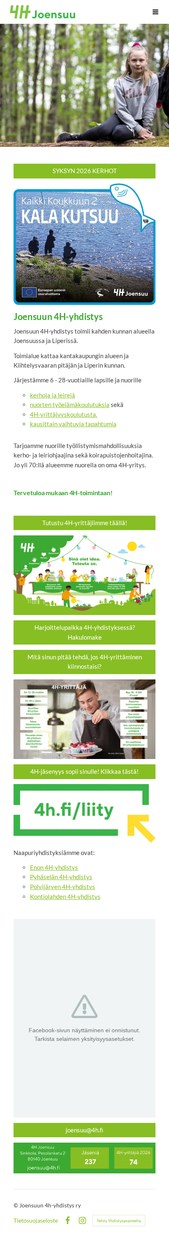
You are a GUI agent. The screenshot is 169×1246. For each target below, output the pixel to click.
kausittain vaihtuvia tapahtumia (73, 424)
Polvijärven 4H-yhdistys (62, 886)
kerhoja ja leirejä (52, 395)
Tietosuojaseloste (36, 1220)
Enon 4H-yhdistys (54, 867)
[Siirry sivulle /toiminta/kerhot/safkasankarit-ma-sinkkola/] (84, 575)
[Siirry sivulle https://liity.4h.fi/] (84, 813)
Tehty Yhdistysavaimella (119, 1220)
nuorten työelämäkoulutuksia (70, 404)
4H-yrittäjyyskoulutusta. (63, 414)
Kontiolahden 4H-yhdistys (65, 896)
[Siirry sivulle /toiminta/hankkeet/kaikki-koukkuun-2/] (84, 244)
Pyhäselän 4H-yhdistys (61, 876)
